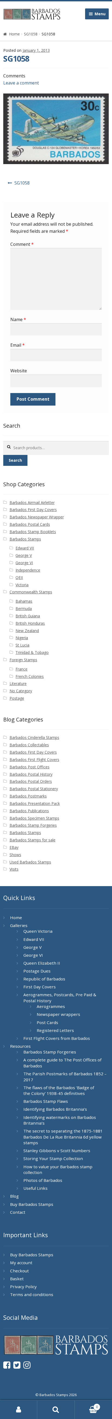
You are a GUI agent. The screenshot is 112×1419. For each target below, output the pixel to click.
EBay (14, 847)
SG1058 (31, 34)
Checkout (19, 1270)
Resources (20, 1046)
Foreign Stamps (23, 659)
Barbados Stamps (25, 539)
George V (23, 555)
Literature (18, 683)
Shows (15, 854)
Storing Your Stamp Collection (53, 1158)
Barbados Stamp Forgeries (33, 825)
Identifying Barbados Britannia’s (55, 1109)
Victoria (22, 584)
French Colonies (29, 676)
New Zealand (27, 630)
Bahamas (23, 601)
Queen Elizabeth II (41, 963)
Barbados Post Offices (29, 766)
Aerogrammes (51, 1006)
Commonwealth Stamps (31, 591)
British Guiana (27, 615)
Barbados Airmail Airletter (32, 502)
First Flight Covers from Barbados (56, 1038)
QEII (19, 577)
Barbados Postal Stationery (34, 788)
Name (18, 319)
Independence (27, 570)
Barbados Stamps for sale (32, 840)
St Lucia (22, 645)
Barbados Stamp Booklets (33, 531)
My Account (18, 1409)
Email (17, 345)
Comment (22, 244)
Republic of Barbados (44, 979)
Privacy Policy (23, 1286)
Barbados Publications (29, 810)
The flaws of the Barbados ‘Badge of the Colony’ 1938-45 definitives (58, 1090)
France (21, 669)
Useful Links (35, 1188)
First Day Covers (39, 986)
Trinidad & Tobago (32, 652)
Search (15, 460)
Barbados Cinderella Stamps (34, 737)
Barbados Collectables (29, 744)
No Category (21, 690)
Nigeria (21, 637)
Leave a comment (21, 83)
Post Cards (47, 1022)
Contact (17, 1212)
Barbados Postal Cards (30, 524)
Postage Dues (37, 971)
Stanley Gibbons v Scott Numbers (56, 1150)
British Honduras (30, 623)
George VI (24, 562)
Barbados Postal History (31, 774)
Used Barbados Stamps (30, 862)
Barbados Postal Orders (31, 781)
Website (18, 371)
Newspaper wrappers (58, 1014)
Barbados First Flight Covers (34, 759)
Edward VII (24, 548)
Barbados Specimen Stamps (34, 818)
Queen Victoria (37, 931)
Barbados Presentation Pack (35, 803)
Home (14, 34)
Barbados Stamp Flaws (45, 1101)
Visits (14, 869)
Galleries (18, 925)
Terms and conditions (31, 1294)
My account (21, 1262)
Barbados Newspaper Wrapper (37, 517)
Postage (17, 698)
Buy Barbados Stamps (31, 1204)
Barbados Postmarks (28, 796)
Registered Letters (55, 1030)
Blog (14, 1196)
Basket (17, 1278)
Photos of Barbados (42, 1180)
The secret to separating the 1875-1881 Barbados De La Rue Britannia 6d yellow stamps (63, 1136)
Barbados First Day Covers (33, 509)
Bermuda (23, 608)
